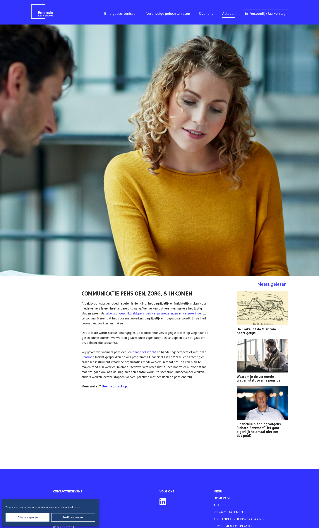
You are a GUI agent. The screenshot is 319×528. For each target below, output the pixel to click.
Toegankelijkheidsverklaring (239, 519)
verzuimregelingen (165, 313)
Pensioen (88, 357)
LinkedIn (163, 501)
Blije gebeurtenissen (120, 13)
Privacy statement (229, 512)
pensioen (144, 313)
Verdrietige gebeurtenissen (168, 13)
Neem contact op (114, 386)
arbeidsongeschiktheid (121, 313)
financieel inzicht (144, 352)
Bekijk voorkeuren (73, 517)
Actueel (228, 13)
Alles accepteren (28, 517)
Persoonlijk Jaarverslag (267, 13)
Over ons (206, 13)
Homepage (222, 498)
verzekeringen (193, 313)
